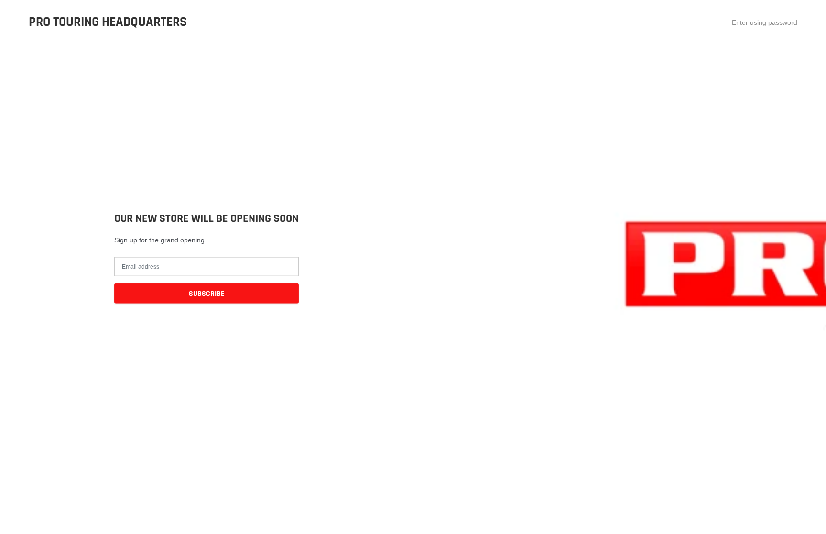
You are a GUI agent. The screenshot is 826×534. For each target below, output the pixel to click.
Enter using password (764, 22)
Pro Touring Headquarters (108, 22)
